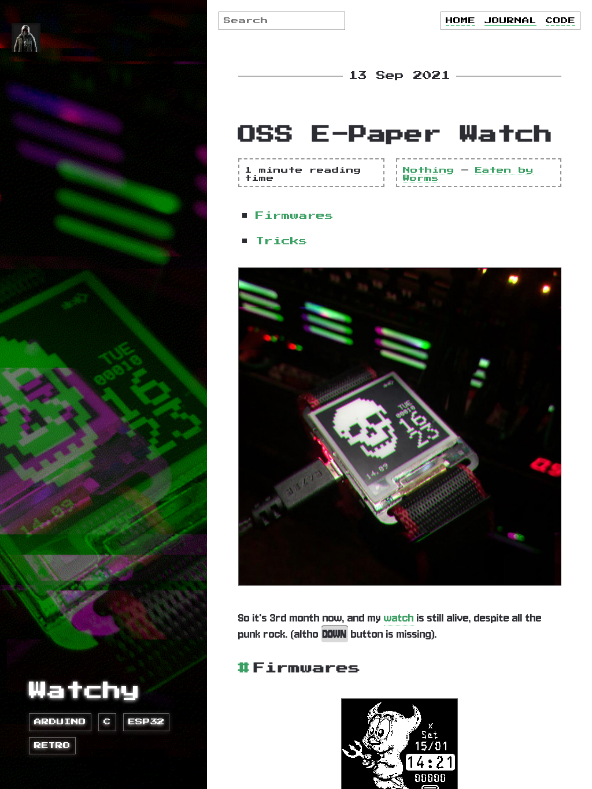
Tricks (282, 241)
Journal (510, 20)
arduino (60, 722)
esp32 (146, 722)
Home (460, 20)
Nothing (428, 170)
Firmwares (295, 215)
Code (560, 20)
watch (399, 618)
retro (52, 745)
